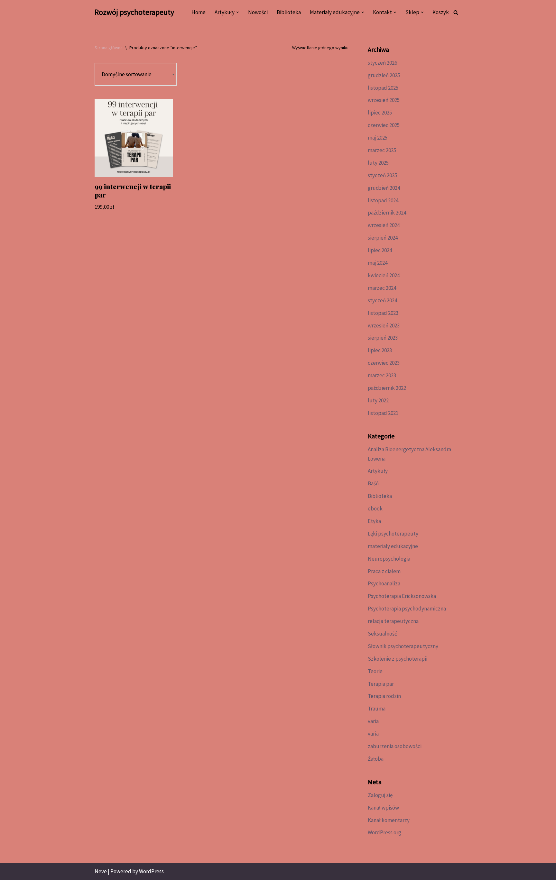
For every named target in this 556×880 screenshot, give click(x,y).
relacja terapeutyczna (393, 621)
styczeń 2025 (382, 175)
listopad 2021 (383, 413)
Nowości (258, 12)
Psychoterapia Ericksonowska (402, 596)
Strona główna (109, 47)
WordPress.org (384, 832)
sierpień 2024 (383, 237)
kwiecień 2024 (384, 275)
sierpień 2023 (383, 337)
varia (373, 721)
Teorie (375, 671)
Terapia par (381, 683)
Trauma (376, 708)
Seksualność (382, 633)
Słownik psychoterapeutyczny (403, 646)
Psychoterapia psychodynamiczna (407, 608)
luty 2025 (378, 162)
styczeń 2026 (382, 62)
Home (198, 12)
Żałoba (376, 758)
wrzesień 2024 (384, 225)
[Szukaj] (455, 12)
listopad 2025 (383, 87)
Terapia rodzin (384, 696)
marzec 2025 (382, 150)
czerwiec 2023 (384, 362)
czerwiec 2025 (384, 125)
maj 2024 (377, 262)
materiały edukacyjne (393, 546)
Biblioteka (289, 12)
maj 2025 (377, 137)
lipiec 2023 (380, 350)
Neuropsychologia (389, 558)
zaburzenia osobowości (395, 746)
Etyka (374, 521)
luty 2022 (378, 400)
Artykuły (378, 470)
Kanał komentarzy (389, 820)
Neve (101, 871)
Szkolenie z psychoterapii (397, 658)
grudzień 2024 (384, 187)
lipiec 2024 (380, 250)
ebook (375, 508)
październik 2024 (387, 212)
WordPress (151, 871)
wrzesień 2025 (384, 100)
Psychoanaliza (384, 583)
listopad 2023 (383, 312)
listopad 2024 (383, 200)
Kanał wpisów (383, 807)
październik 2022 (387, 387)
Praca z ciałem (384, 571)
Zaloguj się (380, 795)
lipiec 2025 (380, 112)
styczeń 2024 (382, 300)
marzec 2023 (382, 375)
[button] (237, 12)
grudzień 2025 (384, 75)
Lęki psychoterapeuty (393, 533)
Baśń (373, 483)
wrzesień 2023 (384, 325)
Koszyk (440, 12)
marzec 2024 (382, 287)
